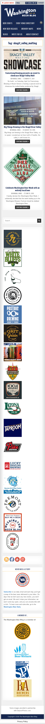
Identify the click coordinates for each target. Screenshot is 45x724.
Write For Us (17, 34)
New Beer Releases (10, 28)
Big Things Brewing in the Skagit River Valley (22, 127)
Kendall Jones (16, 78)
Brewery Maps (27, 28)
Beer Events (7, 23)
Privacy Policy (22, 721)
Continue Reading (23, 90)
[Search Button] (41, 22)
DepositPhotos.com (24, 710)
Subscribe (7, 592)
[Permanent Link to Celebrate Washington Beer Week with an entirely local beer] (22, 167)
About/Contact (32, 34)
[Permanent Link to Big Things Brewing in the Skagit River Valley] (22, 110)
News (39, 28)
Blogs (5, 34)
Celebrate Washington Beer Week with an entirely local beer (23, 189)
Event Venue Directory (25, 23)
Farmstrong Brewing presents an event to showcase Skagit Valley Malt (22, 74)
